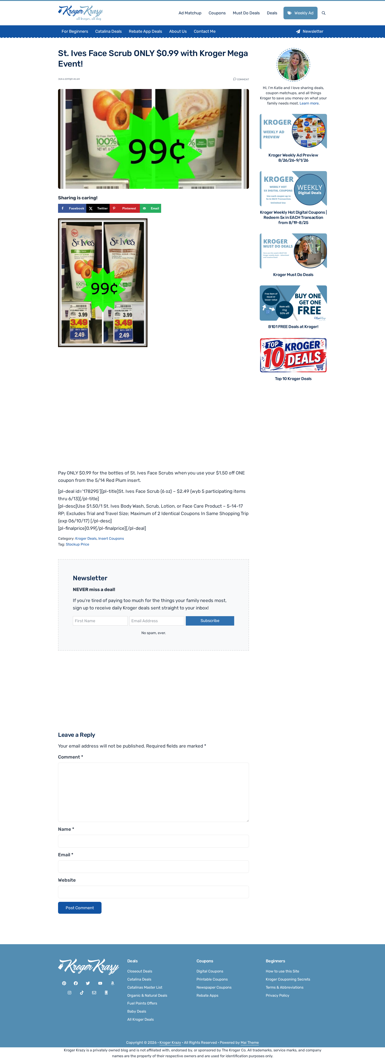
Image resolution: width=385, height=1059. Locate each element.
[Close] (252, 473)
